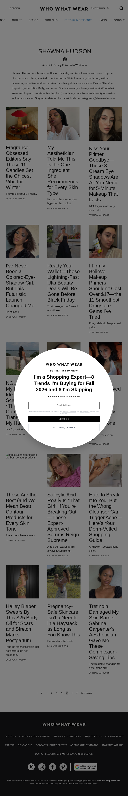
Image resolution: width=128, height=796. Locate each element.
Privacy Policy (85, 411)
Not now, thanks (64, 427)
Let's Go (63, 419)
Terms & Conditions (69, 411)
